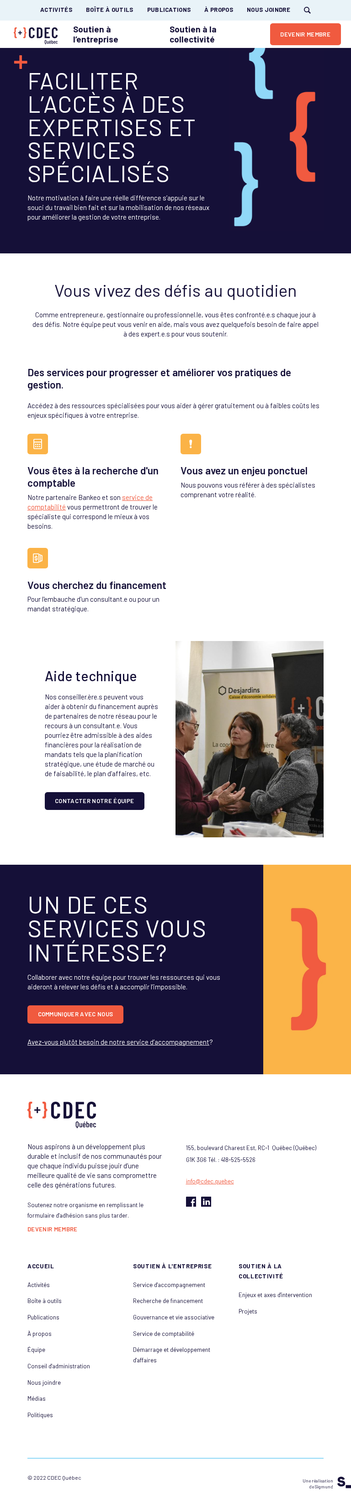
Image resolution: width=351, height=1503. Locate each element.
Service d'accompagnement (169, 1284)
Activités (56, 10)
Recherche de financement (168, 1300)
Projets (248, 1311)
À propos (218, 10)
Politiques (40, 1415)
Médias (36, 1398)
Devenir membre (52, 1229)
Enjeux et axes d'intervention (275, 1294)
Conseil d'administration (58, 1366)
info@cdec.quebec (210, 1181)
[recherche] (307, 10)
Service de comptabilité (163, 1333)
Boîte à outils (109, 10)
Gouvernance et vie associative (173, 1317)
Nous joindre (268, 10)
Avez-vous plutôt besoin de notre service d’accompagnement (118, 1042)
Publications (169, 10)
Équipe (36, 1349)
